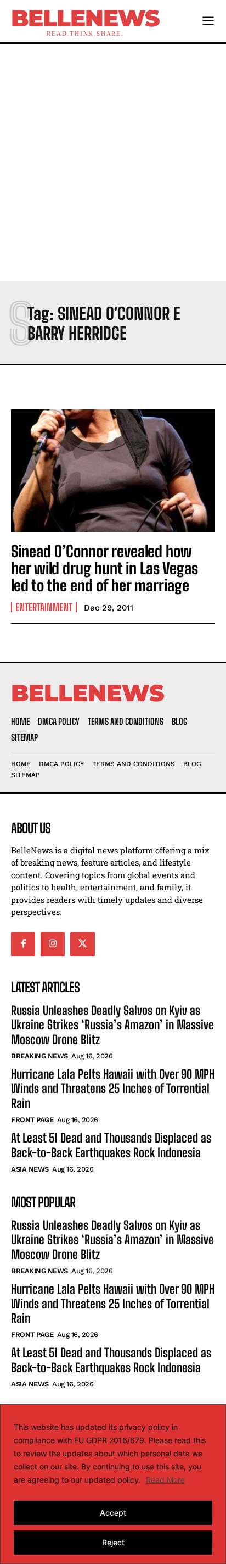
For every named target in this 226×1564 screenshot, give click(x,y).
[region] (113, 1484)
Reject (113, 1542)
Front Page (32, 1120)
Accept (113, 1512)
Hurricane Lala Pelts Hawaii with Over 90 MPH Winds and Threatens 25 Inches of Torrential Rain (112, 1089)
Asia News (30, 1169)
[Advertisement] (113, 162)
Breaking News (39, 1056)
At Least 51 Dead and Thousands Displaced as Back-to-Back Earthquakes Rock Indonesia (111, 1145)
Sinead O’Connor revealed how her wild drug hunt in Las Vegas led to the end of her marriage (104, 568)
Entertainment (43, 607)
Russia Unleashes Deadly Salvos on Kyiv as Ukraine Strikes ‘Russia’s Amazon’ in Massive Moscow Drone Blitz (112, 1025)
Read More (165, 1479)
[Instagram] (53, 944)
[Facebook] (23, 944)
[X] (82, 944)
